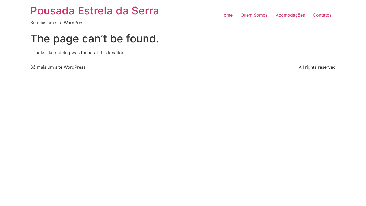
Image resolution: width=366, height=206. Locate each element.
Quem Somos (254, 15)
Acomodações (290, 15)
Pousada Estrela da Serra (94, 10)
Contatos (322, 15)
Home (227, 15)
